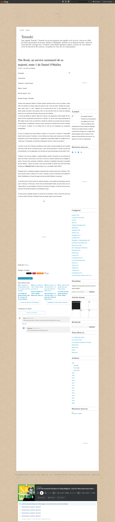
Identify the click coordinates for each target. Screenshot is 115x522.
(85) (78, 225)
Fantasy (26, 265)
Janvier (75, 370)
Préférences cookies (96, 474)
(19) (78, 260)
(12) (75, 270)
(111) (74, 222)
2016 (73, 385)
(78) (76, 230)
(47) (79, 242)
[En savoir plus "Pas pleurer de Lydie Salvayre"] (93, 313)
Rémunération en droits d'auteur (61, 474)
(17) (75, 263)
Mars (74, 365)
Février (75, 368)
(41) (76, 250)
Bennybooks (75, 345)
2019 (73, 378)
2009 (73, 403)
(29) (75, 255)
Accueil (22, 30)
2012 (73, 395)
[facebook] (63, 2)
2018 (73, 380)
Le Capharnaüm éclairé (78, 337)
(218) (75, 215)
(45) (79, 247)
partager (52, 497)
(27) (77, 258)
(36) (75, 253)
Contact (27, 30)
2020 (73, 375)
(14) (75, 265)
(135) (74, 220)
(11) (81, 275)
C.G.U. (51, 474)
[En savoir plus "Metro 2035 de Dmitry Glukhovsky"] (84, 313)
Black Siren (75, 347)
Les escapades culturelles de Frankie (81, 342)
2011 (73, 398)
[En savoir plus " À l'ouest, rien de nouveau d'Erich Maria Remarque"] (84, 305)
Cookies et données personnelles (83, 474)
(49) (81, 240)
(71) (76, 235)
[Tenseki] (76, 119)
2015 (73, 388)
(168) (78, 217)
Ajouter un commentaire (31, 312)
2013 (73, 393)
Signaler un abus (45, 474)
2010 (73, 400)
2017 (73, 383)
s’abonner (42, 497)
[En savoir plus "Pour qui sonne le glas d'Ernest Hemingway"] (76, 313)
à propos (62, 497)
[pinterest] (68, 2)
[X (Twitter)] (66, 2)
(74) (75, 232)
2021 (73, 373)
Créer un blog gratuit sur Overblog (22, 474)
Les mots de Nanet (77, 340)
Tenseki (27, 37)
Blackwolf (74, 352)
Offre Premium (72, 474)
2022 (73, 363)
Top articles (32, 474)
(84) (75, 227)
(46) (76, 245)
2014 (73, 390)
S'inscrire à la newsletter (25, 278)
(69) (75, 237)
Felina (73, 350)
